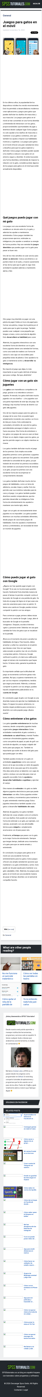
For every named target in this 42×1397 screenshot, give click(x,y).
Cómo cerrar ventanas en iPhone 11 (30, 1287)
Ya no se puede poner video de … (30, 1238)
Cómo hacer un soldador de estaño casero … (29, 1263)
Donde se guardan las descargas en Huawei (30, 1178)
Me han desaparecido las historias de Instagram (30, 1227)
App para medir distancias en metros (29, 1251)
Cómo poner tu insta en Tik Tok (29, 1323)
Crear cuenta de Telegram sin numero (29, 1165)
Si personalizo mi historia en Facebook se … (30, 1116)
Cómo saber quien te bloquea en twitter (30, 1214)
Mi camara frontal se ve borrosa (30, 1152)
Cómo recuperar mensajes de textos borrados (29, 1336)
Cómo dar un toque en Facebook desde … (30, 1202)
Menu (35, 4)
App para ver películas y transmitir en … (29, 1300)
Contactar (18, 1390)
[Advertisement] (21, 79)
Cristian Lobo (18, 1071)
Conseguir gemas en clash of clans (30, 1128)
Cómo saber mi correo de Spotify (30, 1189)
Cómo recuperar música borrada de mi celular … (30, 1312)
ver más (11, 929)
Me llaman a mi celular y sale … (29, 1347)
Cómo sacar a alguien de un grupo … (28, 1141)
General (7, 15)
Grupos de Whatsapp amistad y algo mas (30, 1275)
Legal (25, 1390)
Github (20, 1077)
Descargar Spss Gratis (20, 1383)
